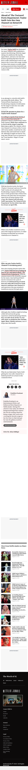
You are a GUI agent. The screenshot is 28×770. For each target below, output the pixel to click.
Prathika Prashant (8, 26)
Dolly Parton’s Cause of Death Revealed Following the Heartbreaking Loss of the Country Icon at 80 (19, 586)
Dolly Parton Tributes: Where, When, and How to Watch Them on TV (19, 575)
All (8, 9)
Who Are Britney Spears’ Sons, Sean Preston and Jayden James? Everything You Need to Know (19, 608)
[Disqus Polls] (14, 454)
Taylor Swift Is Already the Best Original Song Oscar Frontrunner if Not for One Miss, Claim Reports (19, 629)
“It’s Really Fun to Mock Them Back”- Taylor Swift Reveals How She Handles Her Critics (19, 640)
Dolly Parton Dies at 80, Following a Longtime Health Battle (18, 618)
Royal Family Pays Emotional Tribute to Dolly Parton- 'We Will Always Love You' (18, 565)
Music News (8, 12)
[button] (27, 46)
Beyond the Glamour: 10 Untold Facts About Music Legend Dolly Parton (19, 553)
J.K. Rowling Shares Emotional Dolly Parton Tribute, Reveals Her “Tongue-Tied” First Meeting (18, 597)
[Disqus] (14, 496)
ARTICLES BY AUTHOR (10, 425)
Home (2, 12)
